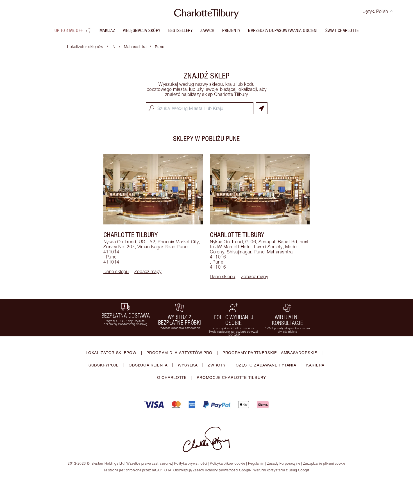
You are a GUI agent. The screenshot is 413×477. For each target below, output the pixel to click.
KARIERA (315, 365)
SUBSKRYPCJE (103, 365)
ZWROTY (217, 365)
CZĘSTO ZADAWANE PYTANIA (266, 365)
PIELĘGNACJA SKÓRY (141, 30)
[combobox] (199, 108)
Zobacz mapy (148, 271)
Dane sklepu (116, 271)
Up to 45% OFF (69, 30)
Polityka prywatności (190, 463)
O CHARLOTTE (172, 377)
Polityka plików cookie (227, 463)
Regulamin (256, 463)
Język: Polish (375, 11)
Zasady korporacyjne (283, 463)
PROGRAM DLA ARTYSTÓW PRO (179, 352)
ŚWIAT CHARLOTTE (342, 30)
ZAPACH (207, 30)
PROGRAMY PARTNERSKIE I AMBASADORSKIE (270, 352)
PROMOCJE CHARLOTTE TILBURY (231, 377)
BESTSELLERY (180, 30)
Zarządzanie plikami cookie (324, 463)
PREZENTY (231, 30)
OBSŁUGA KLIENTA (148, 365)
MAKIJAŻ (107, 30)
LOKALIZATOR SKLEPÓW (111, 352)
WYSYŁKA (188, 365)
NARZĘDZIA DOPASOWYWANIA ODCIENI (282, 30)
